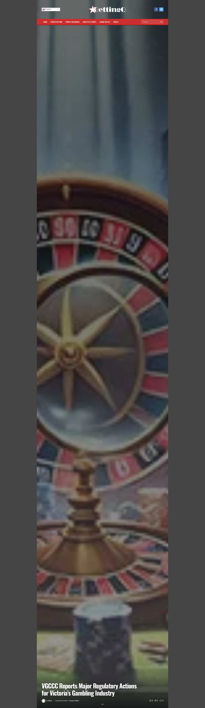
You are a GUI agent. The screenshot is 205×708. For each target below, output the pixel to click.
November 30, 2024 (61, 700)
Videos (115, 22)
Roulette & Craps (89, 22)
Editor (50, 700)
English (48, 9)
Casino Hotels (105, 22)
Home (45, 22)
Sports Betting (56, 22)
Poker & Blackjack (72, 22)
